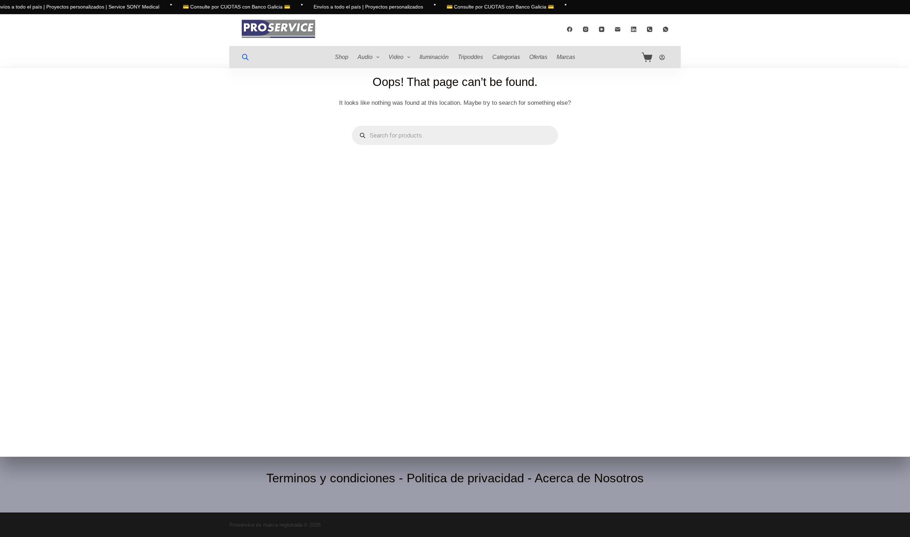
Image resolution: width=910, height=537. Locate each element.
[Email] (617, 29)
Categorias (506, 57)
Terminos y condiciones (330, 478)
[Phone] (649, 29)
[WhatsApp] (665, 29)
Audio (365, 57)
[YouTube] (601, 29)
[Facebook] (569, 29)
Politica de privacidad (465, 478)
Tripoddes (470, 57)
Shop (341, 57)
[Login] (662, 57)
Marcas (566, 57)
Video (396, 57)
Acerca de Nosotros (589, 478)
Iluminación (434, 57)
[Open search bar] (245, 57)
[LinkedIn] (633, 29)
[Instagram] (585, 29)
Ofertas (538, 57)
